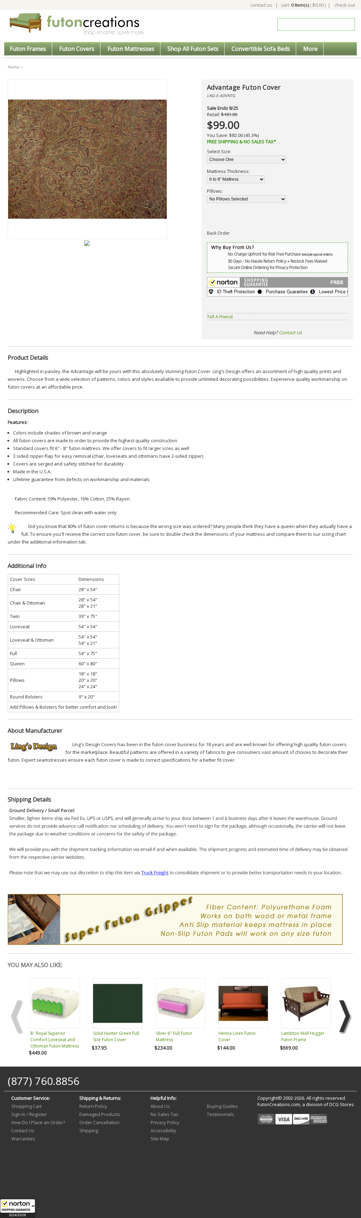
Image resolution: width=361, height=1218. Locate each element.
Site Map (160, 1138)
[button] (17, 1208)
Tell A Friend (220, 316)
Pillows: (215, 191)
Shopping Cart (26, 1106)
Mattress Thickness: (228, 171)
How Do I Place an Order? (38, 1122)
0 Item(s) (300, 5)
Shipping (88, 1130)
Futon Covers (76, 49)
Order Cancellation (99, 1122)
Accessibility (163, 1130)
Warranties (23, 1138)
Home (13, 67)
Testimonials (220, 1114)
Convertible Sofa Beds (261, 49)
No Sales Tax (164, 1114)
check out (345, 5)
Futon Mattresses (131, 49)
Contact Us (290, 332)
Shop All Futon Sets (193, 49)
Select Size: (219, 151)
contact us (261, 5)
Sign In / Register (29, 1114)
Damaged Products (99, 1114)
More (310, 49)
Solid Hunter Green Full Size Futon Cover (116, 1036)
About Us (160, 1106)
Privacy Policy (165, 1122)
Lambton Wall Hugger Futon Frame (303, 1036)
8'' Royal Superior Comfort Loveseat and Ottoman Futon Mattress (54, 1039)
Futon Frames (28, 49)
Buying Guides (222, 1106)
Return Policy (93, 1106)
